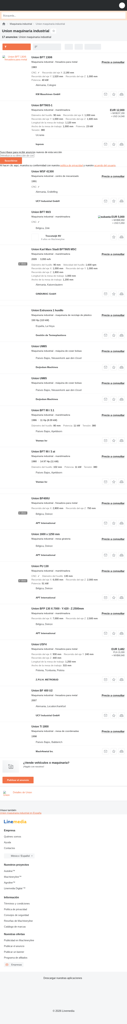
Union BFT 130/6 (41, 57)
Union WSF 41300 (42, 171)
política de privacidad (71, 165)
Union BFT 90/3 (41, 212)
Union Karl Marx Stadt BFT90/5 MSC (54, 249)
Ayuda (7, 842)
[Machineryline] (4, 24)
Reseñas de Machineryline (18, 920)
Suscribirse (11, 160)
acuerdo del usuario (104, 165)
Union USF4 (39, 644)
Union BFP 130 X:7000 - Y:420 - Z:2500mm (57, 608)
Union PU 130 (40, 566)
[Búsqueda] (122, 15)
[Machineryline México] (23, 5)
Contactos (9, 848)
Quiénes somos (12, 836)
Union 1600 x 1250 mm (45, 534)
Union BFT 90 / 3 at (43, 451)
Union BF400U (40, 498)
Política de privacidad (15, 909)
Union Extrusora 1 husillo (47, 310)
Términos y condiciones (17, 903)
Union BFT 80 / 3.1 (42, 410)
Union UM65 (39, 346)
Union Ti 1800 (40, 726)
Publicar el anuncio (18, 780)
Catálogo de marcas (15, 926)
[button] (122, 5)
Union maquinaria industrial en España (20, 813)
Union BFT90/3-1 (41, 105)
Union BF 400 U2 (42, 690)
